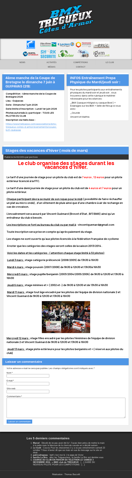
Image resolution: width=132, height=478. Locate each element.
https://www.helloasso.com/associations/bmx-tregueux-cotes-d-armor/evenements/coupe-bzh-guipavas (31, 126)
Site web (11, 388)
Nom (10, 372)
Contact (80, 67)
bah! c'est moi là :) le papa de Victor (66, 455)
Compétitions (80, 62)
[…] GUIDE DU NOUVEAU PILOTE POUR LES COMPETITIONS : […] (64, 463)
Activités (52, 62)
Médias (51, 67)
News (22, 62)
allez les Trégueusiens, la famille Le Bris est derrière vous (76, 457)
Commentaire (14, 396)
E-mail (10, 380)
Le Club (110, 62)
